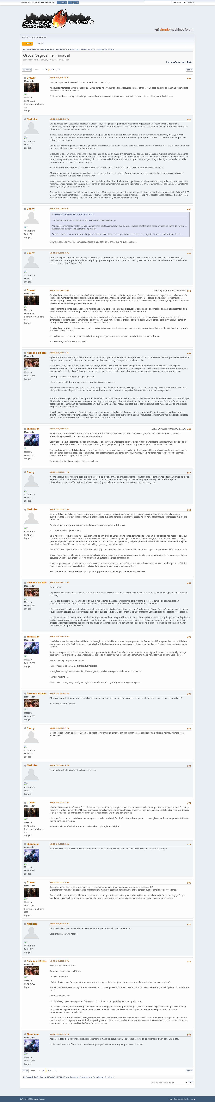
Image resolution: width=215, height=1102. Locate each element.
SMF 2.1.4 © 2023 (26, 1099)
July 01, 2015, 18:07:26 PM (59, 78)
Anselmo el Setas (37, 352)
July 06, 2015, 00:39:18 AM (59, 882)
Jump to (154, 1082)
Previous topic (173, 62)
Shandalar (33, 428)
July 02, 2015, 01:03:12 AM (59, 290)
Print (189, 70)
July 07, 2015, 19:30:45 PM (59, 924)
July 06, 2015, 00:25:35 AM (59, 844)
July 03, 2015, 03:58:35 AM (59, 429)
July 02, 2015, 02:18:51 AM (59, 353)
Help (170, 1099)
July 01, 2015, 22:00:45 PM (59, 209)
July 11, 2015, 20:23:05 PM (59, 961)
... (56, 69)
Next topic (187, 62)
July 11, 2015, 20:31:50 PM (59, 1034)
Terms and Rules (180, 1099)
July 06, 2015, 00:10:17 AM (59, 802)
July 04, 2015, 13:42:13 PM (59, 582)
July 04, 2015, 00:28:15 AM (59, 509)
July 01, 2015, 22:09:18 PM (59, 253)
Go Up (25, 1071)
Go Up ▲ (191, 1099)
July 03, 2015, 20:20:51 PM (59, 472)
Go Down (27, 70)
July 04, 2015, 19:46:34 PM (59, 765)
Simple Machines (39, 1099)
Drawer (31, 77)
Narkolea (32, 119)
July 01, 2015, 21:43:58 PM (59, 119)
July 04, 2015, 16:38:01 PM (59, 693)
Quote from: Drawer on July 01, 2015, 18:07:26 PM (74, 214)
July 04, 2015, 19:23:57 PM (59, 728)
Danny (31, 208)
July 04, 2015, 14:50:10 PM (59, 636)
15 (58, 69)
